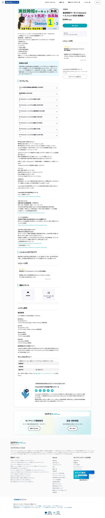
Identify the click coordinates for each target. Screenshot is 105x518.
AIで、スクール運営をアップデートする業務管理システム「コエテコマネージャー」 (28, 470)
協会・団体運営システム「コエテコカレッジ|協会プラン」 (22, 481)
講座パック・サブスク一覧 (74, 2)
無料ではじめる (34, 428)
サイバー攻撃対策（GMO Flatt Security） (49, 507)
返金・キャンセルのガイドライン (45, 373)
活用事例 (54, 471)
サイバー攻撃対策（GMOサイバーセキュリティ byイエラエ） (31, 507)
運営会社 (54, 460)
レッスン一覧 (87, 2)
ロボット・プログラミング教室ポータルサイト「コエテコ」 (22, 460)
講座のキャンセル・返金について (59, 490)
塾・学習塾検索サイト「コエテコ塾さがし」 (19, 468)
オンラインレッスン (77, 469)
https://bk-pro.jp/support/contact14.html (30, 243)
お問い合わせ (55, 462)
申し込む (75, 25)
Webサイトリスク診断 (46, 506)
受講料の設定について (57, 488)
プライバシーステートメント (58, 475)
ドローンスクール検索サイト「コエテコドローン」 (21, 464)
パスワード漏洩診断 (38, 506)
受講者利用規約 (56, 481)
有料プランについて (56, 484)
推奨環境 (54, 492)
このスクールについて (50, 2)
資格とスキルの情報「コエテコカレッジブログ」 (20, 476)
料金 (53, 467)
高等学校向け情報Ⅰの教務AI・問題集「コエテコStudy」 (22, 478)
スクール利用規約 (56, 479)
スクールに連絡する (75, 77)
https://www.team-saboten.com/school (29, 196)
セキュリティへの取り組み (58, 473)
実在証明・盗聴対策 (16, 507)
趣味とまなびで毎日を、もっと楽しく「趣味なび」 (21, 479)
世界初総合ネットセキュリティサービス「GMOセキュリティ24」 (23, 506)
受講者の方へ (76, 460)
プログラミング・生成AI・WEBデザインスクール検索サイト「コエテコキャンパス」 (27, 462)
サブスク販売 (76, 465)
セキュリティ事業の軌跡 (68, 507)
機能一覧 (54, 469)
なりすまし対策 (59, 507)
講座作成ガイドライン (57, 486)
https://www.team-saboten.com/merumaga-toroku (32, 225)
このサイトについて (56, 465)
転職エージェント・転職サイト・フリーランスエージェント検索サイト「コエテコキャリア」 (29, 466)
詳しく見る (72, 428)
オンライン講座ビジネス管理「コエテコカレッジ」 (21, 474)
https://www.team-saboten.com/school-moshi (31, 213)
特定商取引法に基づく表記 (58, 477)
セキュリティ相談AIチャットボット (57, 505)
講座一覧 (61, 2)
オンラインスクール (77, 467)
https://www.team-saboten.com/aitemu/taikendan (32, 247)
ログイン (98, 2)
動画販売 (75, 462)
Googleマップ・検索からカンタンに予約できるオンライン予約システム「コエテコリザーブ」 (30, 472)
